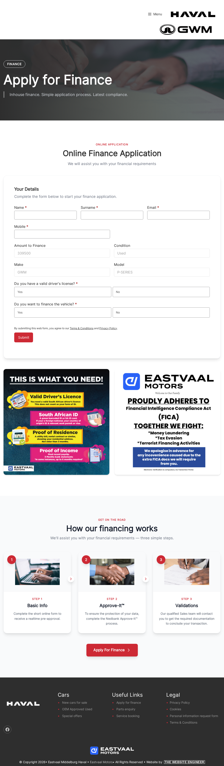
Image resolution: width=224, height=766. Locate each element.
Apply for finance (128, 702)
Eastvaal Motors (101, 762)
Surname (89, 207)
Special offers (72, 716)
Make (18, 264)
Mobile (21, 226)
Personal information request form (194, 716)
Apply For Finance (109, 650)
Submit (23, 337)
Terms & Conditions (81, 328)
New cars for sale (74, 702)
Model (119, 264)
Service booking (128, 716)
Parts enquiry (125, 709)
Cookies (175, 709)
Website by (175, 762)
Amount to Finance (30, 245)
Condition (122, 245)
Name (20, 207)
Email (153, 207)
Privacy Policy (108, 328)
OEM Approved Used (77, 709)
